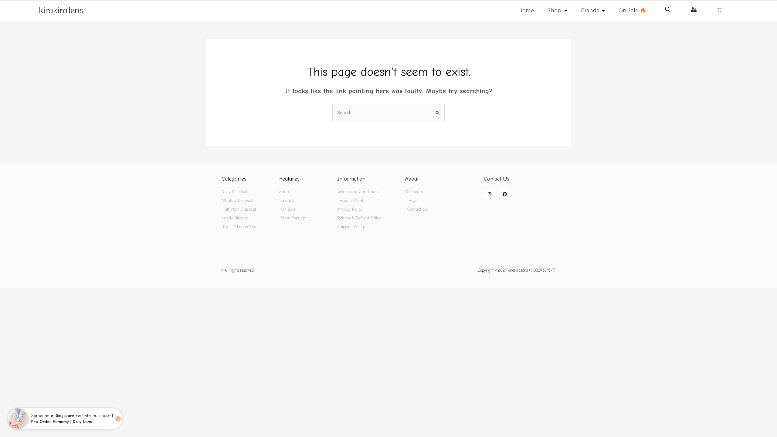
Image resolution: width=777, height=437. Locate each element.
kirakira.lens (61, 10)
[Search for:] (388, 112)
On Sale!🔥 (632, 10)
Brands (590, 10)
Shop (554, 10)
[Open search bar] (668, 9)
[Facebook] (505, 194)
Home (526, 10)
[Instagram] (490, 194)
